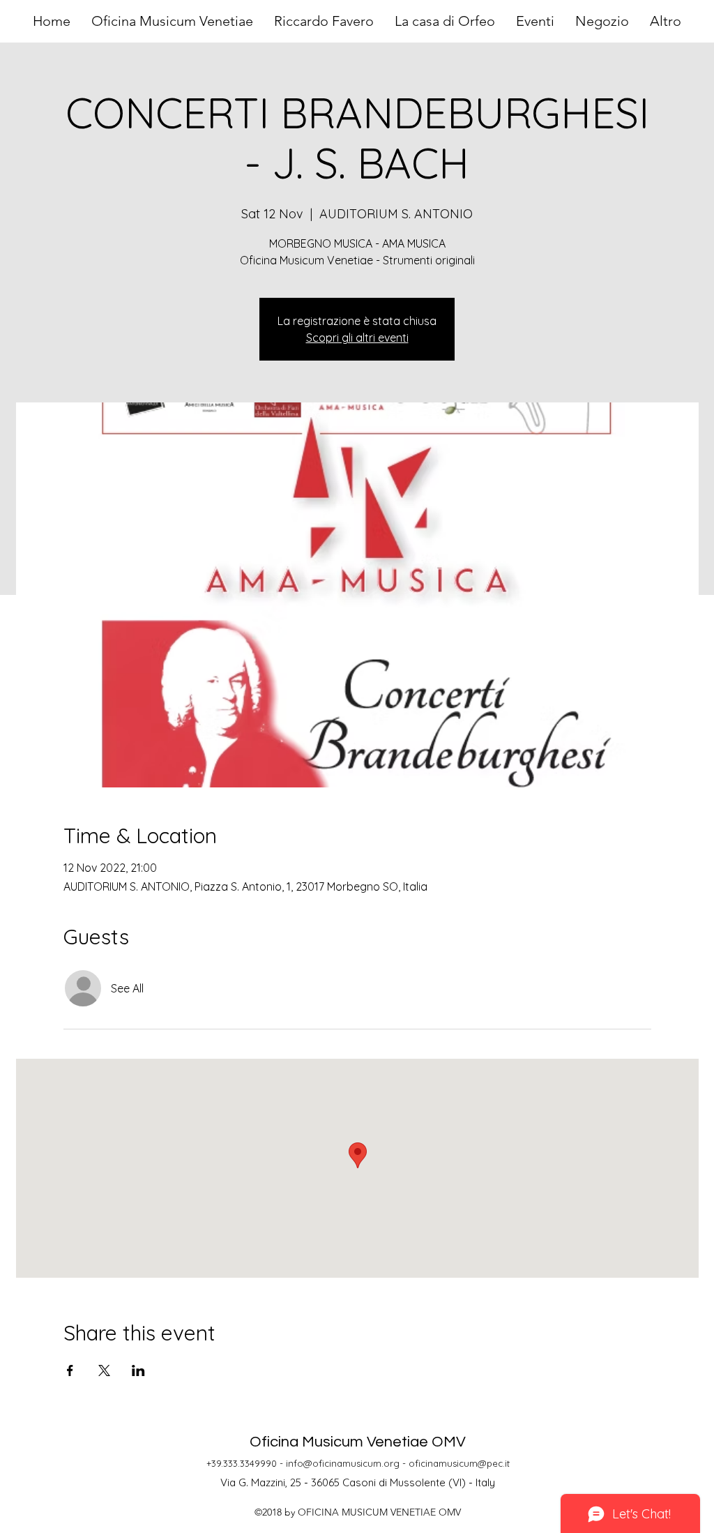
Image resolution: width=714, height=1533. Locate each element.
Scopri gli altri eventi (357, 338)
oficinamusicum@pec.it (459, 1463)
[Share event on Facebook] (70, 1370)
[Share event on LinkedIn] (138, 1370)
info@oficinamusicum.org (343, 1463)
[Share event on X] (104, 1370)
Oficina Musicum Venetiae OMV (358, 1442)
